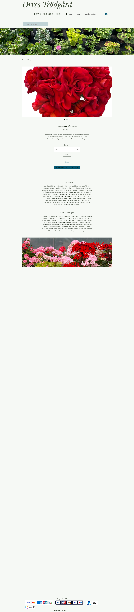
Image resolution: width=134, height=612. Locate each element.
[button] (90, 14)
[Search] (101, 14)
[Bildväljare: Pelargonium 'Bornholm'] (64, 119)
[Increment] (70, 158)
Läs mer (67, 141)
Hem (23, 60)
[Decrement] (64, 158)
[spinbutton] (67, 158)
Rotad (67, 145)
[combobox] (67, 149)
